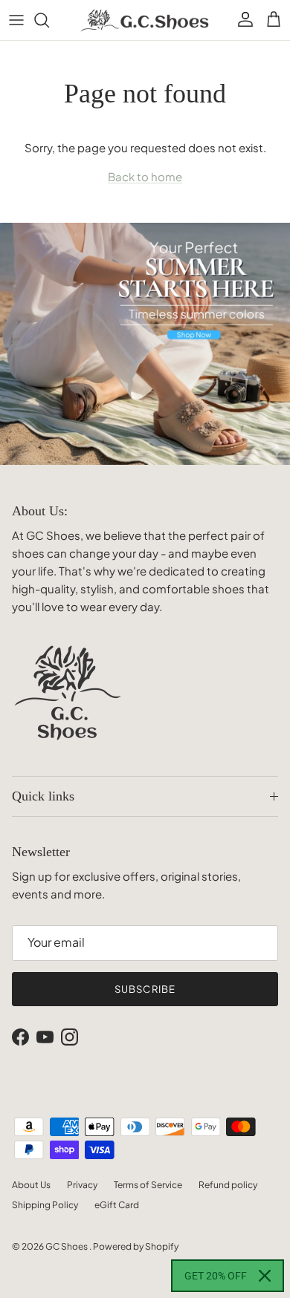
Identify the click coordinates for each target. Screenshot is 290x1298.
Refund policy (228, 1184)
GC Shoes (67, 1246)
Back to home (145, 176)
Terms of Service (148, 1184)
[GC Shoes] (145, 20)
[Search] (49, 20)
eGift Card (116, 1204)
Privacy (82, 1184)
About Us (31, 1184)
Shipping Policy (45, 1204)
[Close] (265, 1276)
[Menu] (16, 20)
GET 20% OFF (215, 1276)
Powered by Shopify (135, 1246)
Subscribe (145, 989)
